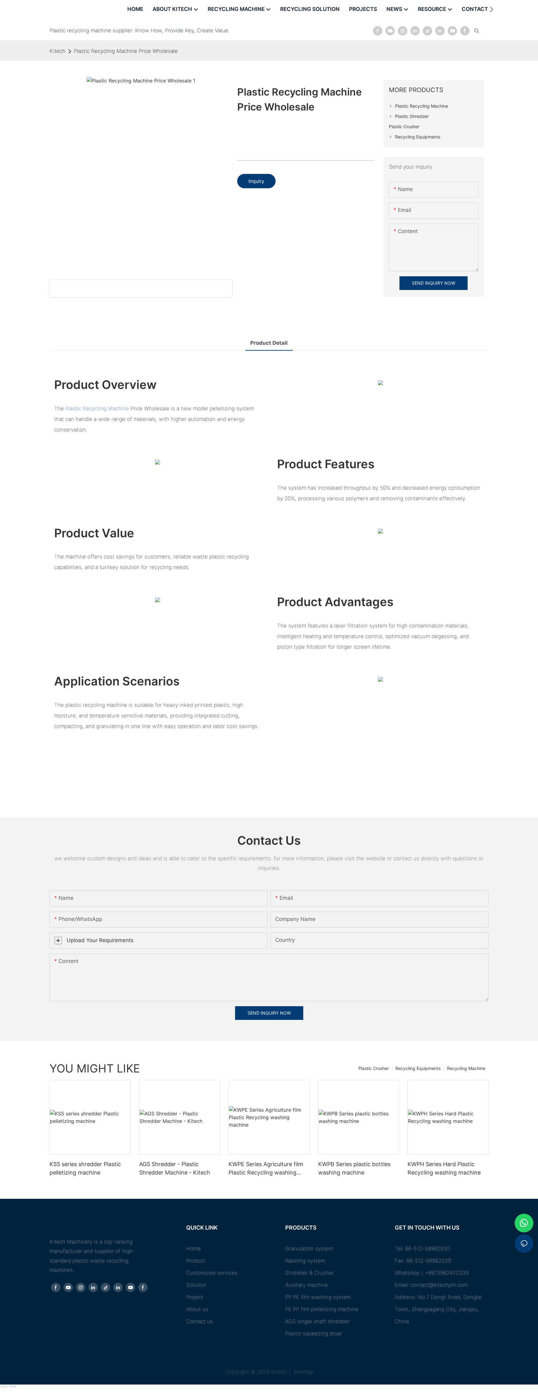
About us (197, 1309)
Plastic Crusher (373, 1068)
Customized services (212, 1273)
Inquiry (256, 181)
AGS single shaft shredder (317, 1321)
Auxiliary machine (306, 1285)
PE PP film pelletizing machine (321, 1309)
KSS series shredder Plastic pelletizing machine (85, 1168)
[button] (491, 9)
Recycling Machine (466, 1068)
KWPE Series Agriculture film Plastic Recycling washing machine (266, 1169)
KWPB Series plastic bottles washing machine (354, 1168)
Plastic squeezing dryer (313, 1333)
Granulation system (309, 1248)
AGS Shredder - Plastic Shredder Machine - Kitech (174, 1168)
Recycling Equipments (418, 1068)
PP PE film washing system (318, 1297)
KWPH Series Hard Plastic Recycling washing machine (444, 1168)
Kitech (57, 51)
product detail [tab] (269, 343)
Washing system (305, 1261)
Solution (196, 1285)
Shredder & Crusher (309, 1273)
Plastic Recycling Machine (97, 408)
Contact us (199, 1321)
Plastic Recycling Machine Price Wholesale (126, 51)
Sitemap (302, 1372)
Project (194, 1297)
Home (193, 1248)
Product (195, 1261)
